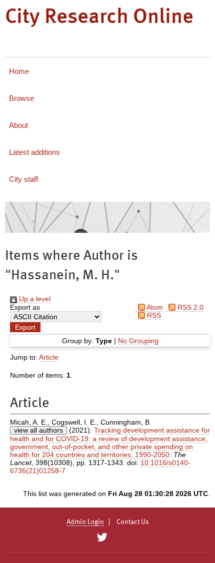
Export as (25, 307)
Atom (154, 307)
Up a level (33, 299)
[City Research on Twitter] (102, 538)
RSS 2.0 (190, 307)
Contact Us (132, 522)
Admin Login (85, 522)
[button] (25, 327)
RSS (153, 315)
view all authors (38, 430)
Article (48, 357)
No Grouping (138, 341)
